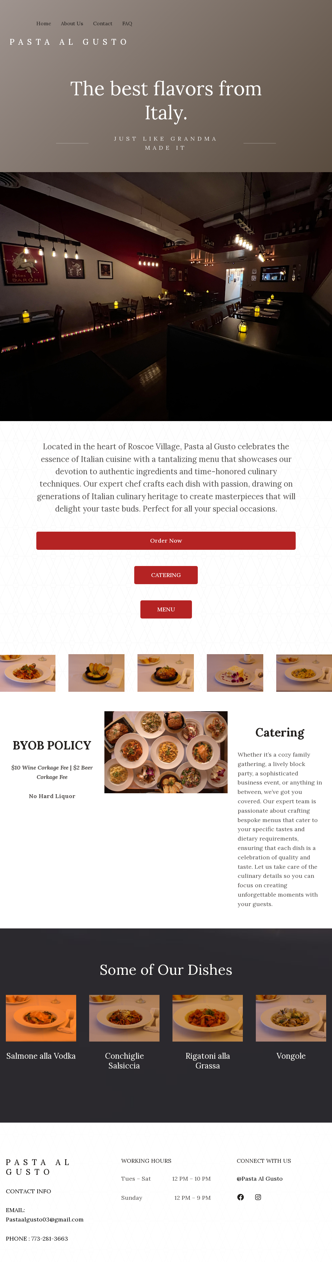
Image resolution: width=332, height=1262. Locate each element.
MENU (166, 609)
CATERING (166, 575)
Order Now (166, 540)
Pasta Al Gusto (70, 42)
